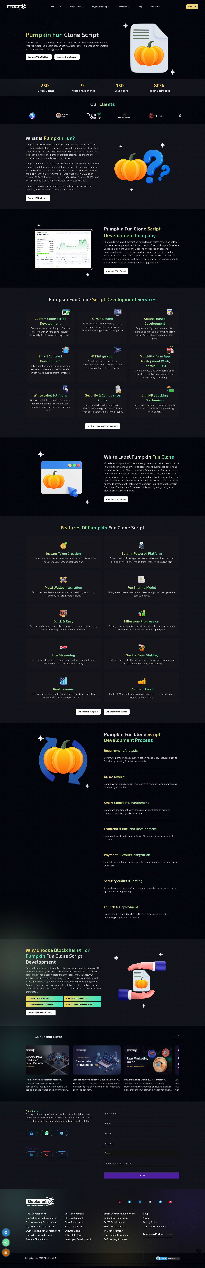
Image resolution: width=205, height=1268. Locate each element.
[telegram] (160, 1201)
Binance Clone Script (37, 1239)
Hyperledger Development (117, 1235)
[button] (56, 6)
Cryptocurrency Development (41, 1222)
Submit (141, 1175)
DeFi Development (74, 1214)
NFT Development (74, 1218)
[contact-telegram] (5, 1232)
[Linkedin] (129, 1201)
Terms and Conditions (154, 1227)
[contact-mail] (5, 1252)
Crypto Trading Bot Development (43, 1231)
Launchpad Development (78, 1239)
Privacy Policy (150, 1222)
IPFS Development (113, 1231)
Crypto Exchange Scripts (39, 1235)
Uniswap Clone (72, 1231)
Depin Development (75, 1222)
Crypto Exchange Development (42, 1218)
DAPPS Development (114, 1222)
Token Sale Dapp (73, 1235)
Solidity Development (115, 1227)
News (146, 1218)
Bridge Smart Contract (116, 1218)
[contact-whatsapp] (5, 1242)
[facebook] (140, 1201)
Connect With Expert (38, 198)
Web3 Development (36, 1214)
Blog (145, 1214)
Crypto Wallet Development (40, 1227)
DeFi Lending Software (116, 1239)
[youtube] (170, 1201)
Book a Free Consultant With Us (102, 426)
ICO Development (74, 1227)
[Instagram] (119, 1201)
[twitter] (150, 1201)
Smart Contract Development (119, 1214)
